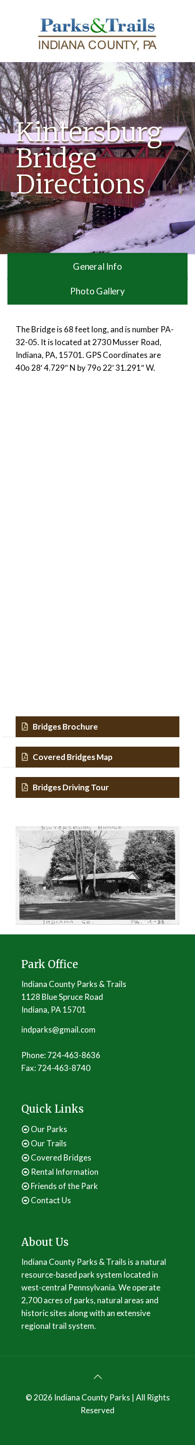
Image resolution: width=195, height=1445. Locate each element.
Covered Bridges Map (73, 757)
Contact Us (51, 1200)
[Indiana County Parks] (97, 33)
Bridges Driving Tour (71, 787)
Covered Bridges (61, 1157)
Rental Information (64, 1172)
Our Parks (49, 1129)
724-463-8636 (73, 1055)
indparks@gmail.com (58, 1029)
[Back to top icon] (97, 1376)
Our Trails (49, 1143)
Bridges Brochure (65, 727)
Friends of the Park (64, 1186)
